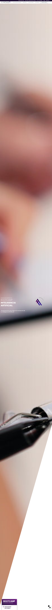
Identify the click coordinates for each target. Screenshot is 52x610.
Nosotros (47, 0)
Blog (44, 0)
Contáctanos (44, 2)
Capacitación (30, 2)
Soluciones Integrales (17, 2)
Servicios (24, 2)
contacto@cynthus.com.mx (31, 0)
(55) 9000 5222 (21, 0)
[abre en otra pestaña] (39, 0)
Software (37, 2)
